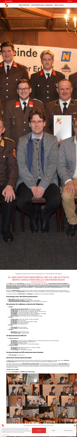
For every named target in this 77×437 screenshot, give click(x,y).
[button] (74, 425)
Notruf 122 (69, 1)
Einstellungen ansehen (68, 430)
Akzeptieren (39, 430)
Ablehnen (53, 430)
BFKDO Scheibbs (8, 1)
